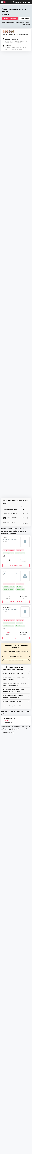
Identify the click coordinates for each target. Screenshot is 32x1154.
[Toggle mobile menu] (29, 2)
